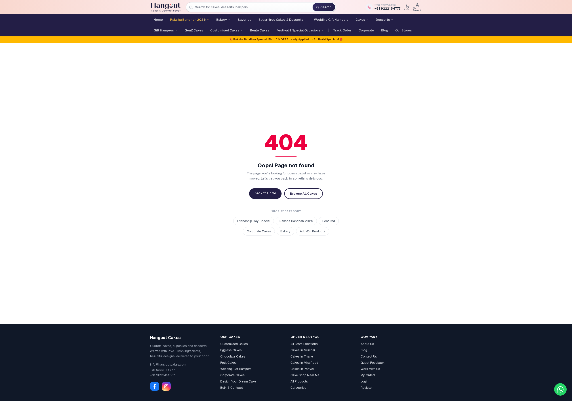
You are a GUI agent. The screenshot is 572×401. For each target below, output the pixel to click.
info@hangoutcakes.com (168, 364)
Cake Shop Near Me (304, 375)
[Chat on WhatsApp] (560, 389)
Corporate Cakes (259, 231)
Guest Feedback (373, 363)
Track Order (342, 30)
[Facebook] (154, 386)
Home (158, 20)
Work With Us (370, 369)
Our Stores (403, 30)
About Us (367, 344)
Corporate (366, 30)
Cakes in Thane (301, 356)
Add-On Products (312, 231)
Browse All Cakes (303, 194)
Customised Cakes (234, 344)
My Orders (368, 375)
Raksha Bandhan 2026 (296, 221)
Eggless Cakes (231, 350)
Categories (298, 388)
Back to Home (265, 193)
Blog (384, 30)
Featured (328, 221)
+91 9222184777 (162, 370)
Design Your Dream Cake (238, 381)
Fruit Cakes (228, 363)
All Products (299, 381)
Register (367, 388)
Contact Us (369, 356)
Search (326, 7)
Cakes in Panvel (302, 369)
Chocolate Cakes (232, 356)
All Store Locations (304, 344)
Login (364, 381)
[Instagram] (166, 386)
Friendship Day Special (253, 221)
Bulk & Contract (231, 388)
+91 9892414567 (162, 375)
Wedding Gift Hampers (236, 369)
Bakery (285, 231)
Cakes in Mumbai (302, 350)
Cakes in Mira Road (304, 363)
